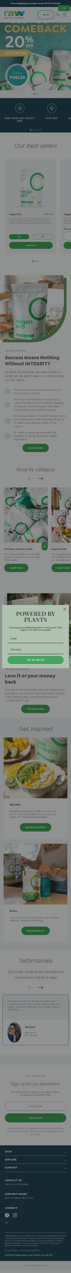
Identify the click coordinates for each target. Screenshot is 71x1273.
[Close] (65, 609)
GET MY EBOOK (35, 660)
